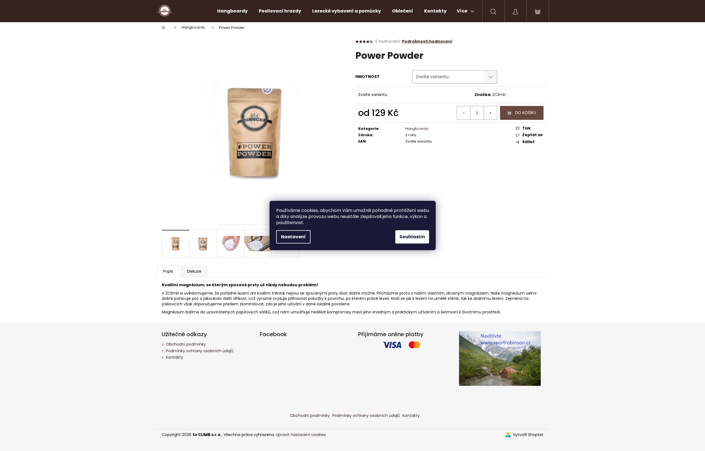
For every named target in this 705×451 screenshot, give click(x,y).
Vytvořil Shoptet (528, 434)
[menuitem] (232, 11)
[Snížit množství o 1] (463, 113)
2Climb (499, 94)
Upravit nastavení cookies (301, 434)
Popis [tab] (168, 271)
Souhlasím (412, 237)
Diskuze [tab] (194, 271)
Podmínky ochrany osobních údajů (199, 351)
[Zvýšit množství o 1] (490, 113)
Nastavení (293, 237)
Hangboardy (416, 128)
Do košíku (525, 112)
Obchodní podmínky (186, 344)
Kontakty (174, 357)
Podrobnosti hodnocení (427, 41)
